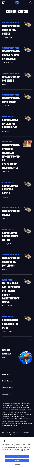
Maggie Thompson (10, 22)
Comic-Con (7, 142)
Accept (17, 456)
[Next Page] (30, 339)
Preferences (17, 464)
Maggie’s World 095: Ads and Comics (11, 29)
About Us (5, 374)
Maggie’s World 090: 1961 (11, 212)
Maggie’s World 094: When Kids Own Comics (11, 54)
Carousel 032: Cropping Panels (10, 189)
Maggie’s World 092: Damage (11, 100)
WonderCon (6, 353)
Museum (5, 394)
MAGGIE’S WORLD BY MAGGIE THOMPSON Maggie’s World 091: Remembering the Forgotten (11, 156)
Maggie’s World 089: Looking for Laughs (11, 261)
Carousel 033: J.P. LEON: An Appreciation (10, 123)
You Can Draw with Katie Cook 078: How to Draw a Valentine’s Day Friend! (11, 292)
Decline (17, 460)
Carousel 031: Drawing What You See (10, 236)
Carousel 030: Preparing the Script (10, 323)
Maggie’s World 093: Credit (11, 78)
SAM (3, 357)
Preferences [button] (27, 450)
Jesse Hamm (8, 116)
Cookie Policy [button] (22, 449)
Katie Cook (7, 280)
